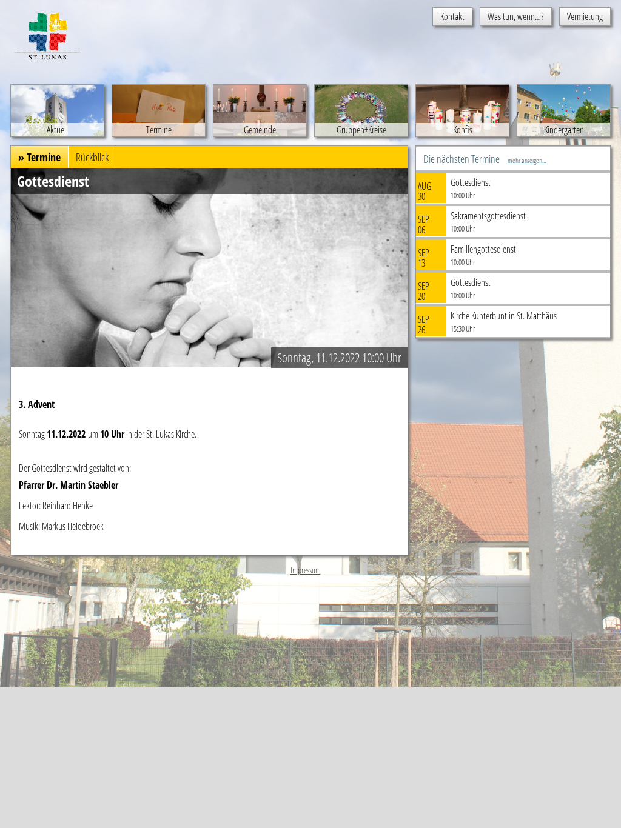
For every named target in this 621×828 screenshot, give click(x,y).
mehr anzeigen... (527, 160)
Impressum (305, 570)
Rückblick (92, 157)
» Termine (39, 157)
